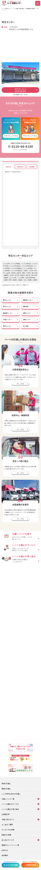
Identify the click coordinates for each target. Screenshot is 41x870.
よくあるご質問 (7, 824)
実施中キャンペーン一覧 (10, 845)
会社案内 (5, 855)
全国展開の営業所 (30, 8)
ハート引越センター (6, 8)
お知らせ (5, 850)
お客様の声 (6, 814)
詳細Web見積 (6, 834)
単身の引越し (6, 783)
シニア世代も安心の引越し (11, 793)
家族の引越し (6, 788)
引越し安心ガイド (8, 819)
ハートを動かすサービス (10, 804)
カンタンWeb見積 (8, 829)
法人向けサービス (8, 840)
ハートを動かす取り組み (19, 8)
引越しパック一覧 (8, 799)
